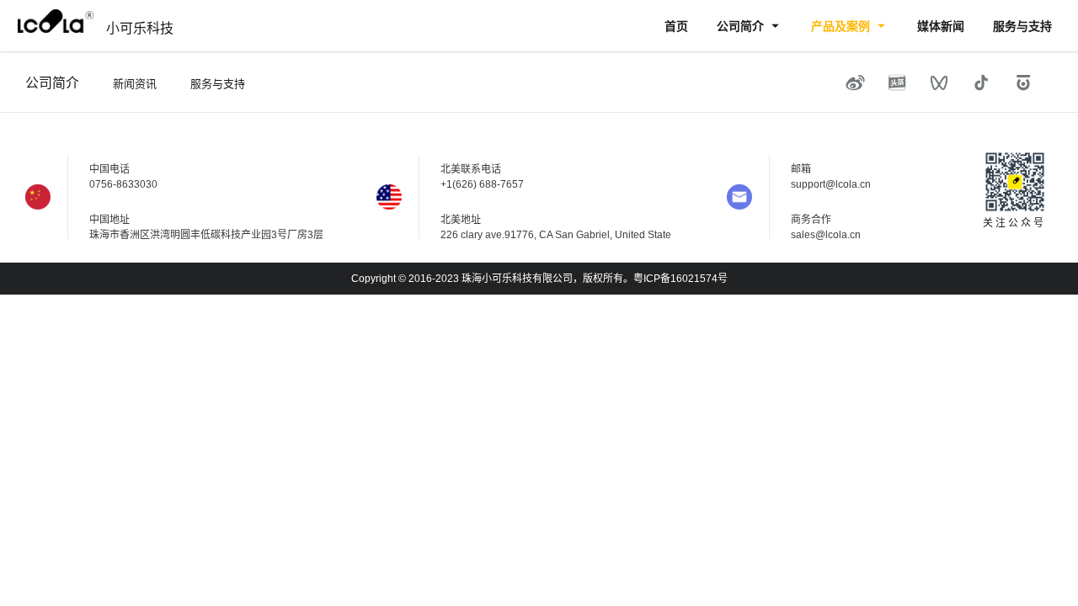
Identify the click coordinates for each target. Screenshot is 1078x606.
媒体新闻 (940, 26)
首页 (676, 26)
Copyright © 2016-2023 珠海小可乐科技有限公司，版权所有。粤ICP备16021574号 (539, 278)
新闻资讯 (135, 83)
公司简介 (742, 26)
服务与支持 (1022, 26)
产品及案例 (842, 26)
